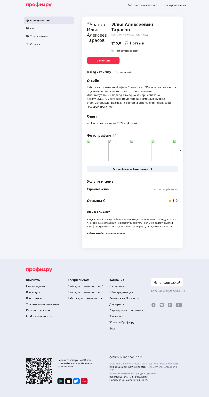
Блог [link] (112, 328)
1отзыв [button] (136, 43)
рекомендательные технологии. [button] (128, 376)
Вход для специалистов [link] (84, 292)
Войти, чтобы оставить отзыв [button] (106, 233)
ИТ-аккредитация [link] (121, 292)
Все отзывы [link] (34, 298)
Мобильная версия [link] (39, 316)
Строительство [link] (98, 189)
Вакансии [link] (116, 316)
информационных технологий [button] (127, 366)
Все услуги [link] (33, 292)
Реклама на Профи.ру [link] (124, 298)
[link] (103, 60)
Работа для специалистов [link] (85, 298)
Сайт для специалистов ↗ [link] (85, 286)
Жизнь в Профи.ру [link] (121, 322)
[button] (49, 20)
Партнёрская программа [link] (126, 310)
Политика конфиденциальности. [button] (129, 379)
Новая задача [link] (35, 286)
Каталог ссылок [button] (36, 310)
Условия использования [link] (42, 304)
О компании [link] (117, 286)
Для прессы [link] (117, 304)
